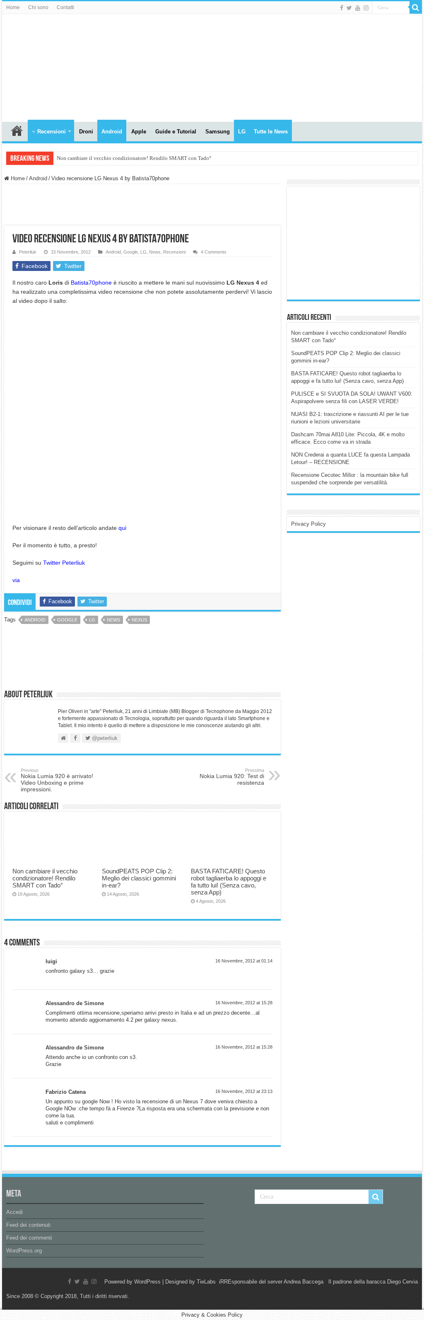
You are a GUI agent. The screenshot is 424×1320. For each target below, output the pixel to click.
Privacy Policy (308, 524)
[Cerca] (416, 7)
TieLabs (206, 1282)
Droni (86, 131)
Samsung (217, 131)
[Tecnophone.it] (47, 66)
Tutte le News (271, 131)
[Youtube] (357, 8)
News (155, 251)
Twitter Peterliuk (64, 562)
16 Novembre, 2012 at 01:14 (243, 960)
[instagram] (366, 8)
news (113, 619)
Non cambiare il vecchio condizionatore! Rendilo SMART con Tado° (134, 158)
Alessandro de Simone (75, 1003)
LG (242, 131)
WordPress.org (24, 1250)
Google (130, 251)
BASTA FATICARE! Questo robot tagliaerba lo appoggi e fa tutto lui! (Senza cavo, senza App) (228, 882)
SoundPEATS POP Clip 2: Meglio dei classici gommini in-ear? (139, 878)
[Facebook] (341, 8)
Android (111, 131)
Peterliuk (27, 251)
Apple (138, 131)
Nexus (139, 619)
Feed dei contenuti (28, 1225)
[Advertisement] (353, 242)
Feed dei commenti (29, 1238)
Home (13, 7)
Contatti (65, 7)
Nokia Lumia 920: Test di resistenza (232, 777)
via (16, 580)
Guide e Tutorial (175, 131)
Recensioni (51, 131)
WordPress (147, 1282)
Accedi (14, 1212)
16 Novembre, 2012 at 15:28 (243, 1002)
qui (122, 528)
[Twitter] (349, 8)
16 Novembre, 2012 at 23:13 (243, 1091)
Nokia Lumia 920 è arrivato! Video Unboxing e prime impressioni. (57, 780)
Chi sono (38, 7)
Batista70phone (91, 282)
